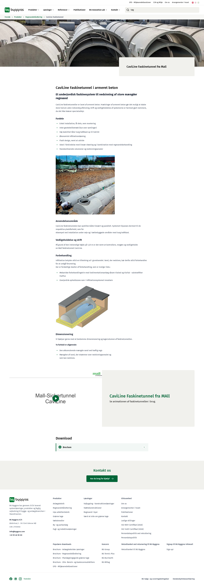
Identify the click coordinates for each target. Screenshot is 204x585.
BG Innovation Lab (97, 10)
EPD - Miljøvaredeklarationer (140, 3)
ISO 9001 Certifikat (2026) (132, 525)
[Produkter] (38, 10)
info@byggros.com (17, 531)
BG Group (106, 549)
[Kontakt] (119, 10)
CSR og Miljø (157, 3)
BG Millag (106, 562)
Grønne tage (58, 516)
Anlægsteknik (58, 504)
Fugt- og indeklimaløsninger (65, 529)
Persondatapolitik (129, 537)
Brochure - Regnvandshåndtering (67, 554)
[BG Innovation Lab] (106, 10)
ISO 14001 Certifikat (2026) (132, 529)
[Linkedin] (15, 578)
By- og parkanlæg (60, 525)
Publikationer (79, 10)
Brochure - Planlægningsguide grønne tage (71, 558)
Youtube (27, 579)
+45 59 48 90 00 (15, 535)
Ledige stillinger (128, 521)
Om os (167, 3)
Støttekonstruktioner (93, 508)
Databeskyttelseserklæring (184, 579)
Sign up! (170, 549)
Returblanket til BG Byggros (133, 549)
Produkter (32, 10)
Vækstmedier (58, 521)
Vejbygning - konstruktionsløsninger (99, 504)
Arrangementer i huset (180, 3)
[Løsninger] (53, 10)
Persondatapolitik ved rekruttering (136, 533)
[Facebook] (10, 578)
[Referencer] (69, 10)
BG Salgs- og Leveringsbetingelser (155, 579)
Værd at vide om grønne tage (96, 516)
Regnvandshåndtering (62, 508)
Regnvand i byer (91, 512)
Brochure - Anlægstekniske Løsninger (68, 549)
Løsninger (47, 10)
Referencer (62, 10)
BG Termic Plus (108, 554)
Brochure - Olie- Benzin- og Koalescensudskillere (74, 562)
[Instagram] (20, 578)
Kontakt (114, 10)
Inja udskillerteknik (61, 512)
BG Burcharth (107, 558)
